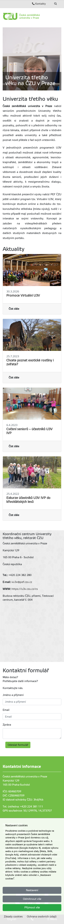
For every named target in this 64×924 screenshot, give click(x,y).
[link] (32, 16)
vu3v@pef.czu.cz (22, 582)
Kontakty (40, 3)
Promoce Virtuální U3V (23, 295)
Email (6, 710)
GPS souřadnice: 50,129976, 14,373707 (27, 810)
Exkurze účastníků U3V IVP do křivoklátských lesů (28, 499)
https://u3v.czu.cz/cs (25, 589)
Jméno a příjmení (13, 695)
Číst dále (14, 308)
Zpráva (7, 724)
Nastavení (32, 890)
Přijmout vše (32, 907)
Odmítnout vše (32, 899)
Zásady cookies (13, 916)
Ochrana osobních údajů (42, 916)
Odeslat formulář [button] (18, 744)
